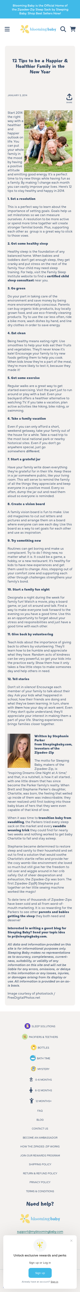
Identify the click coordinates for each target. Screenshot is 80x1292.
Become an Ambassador (40, 1137)
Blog (40, 1119)
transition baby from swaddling (39, 819)
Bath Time (43, 1058)
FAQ (40, 1110)
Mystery (43, 1069)
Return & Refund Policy (40, 1173)
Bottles (43, 1047)
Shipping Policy (40, 1164)
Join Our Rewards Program (40, 1155)
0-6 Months (43, 1079)
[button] (7, 29)
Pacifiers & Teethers (43, 1037)
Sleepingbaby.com (57, 744)
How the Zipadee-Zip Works (40, 1146)
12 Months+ (43, 1101)
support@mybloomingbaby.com (40, 1231)
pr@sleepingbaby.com (29, 936)
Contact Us (40, 1128)
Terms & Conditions (40, 1191)
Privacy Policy (40, 1182)
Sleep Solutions (43, 1026)
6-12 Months (43, 1090)
